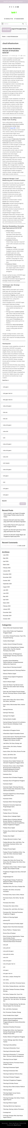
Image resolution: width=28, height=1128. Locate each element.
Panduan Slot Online (8, 857)
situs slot (5, 431)
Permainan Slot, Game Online (10, 906)
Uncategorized (7, 1112)
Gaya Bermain (6, 727)
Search (4, 501)
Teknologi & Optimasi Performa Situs (12, 1074)
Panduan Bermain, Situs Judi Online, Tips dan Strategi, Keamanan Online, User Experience (13, 844)
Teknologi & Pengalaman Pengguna (12, 1080)
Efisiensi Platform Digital (9, 673)
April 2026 (5, 561)
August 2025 (6, 587)
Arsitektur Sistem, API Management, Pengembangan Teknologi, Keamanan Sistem (13, 655)
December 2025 (7, 574)
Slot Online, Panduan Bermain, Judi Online (14, 986)
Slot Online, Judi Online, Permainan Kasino (14, 983)
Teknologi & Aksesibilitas (9, 1045)
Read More (5, 380)
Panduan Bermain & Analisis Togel (12, 839)
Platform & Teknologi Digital (10, 917)
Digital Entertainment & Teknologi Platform (14, 670)
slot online (6, 979)
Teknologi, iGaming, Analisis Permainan (13, 1109)
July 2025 (5, 590)
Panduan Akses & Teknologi (10, 813)
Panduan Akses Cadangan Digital (11, 816)
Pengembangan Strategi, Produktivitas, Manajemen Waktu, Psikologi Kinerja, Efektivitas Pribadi (13, 881)
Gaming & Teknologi (8, 712)
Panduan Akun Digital (8, 836)
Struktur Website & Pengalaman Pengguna (14, 1037)
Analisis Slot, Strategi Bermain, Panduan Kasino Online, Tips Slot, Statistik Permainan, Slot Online (13, 649)
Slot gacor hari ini (7, 399)
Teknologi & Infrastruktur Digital (11, 1051)
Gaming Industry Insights (9, 719)
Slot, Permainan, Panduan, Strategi (12, 1012)
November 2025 (7, 577)
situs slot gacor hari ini (9, 964)
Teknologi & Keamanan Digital (11, 1067)
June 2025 (5, 593)
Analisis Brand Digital (8, 641)
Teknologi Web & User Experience (12, 1106)
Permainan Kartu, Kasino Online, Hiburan (13, 894)
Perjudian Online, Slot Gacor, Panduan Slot (14, 886)
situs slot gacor (7, 406)
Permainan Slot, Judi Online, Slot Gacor (13, 909)
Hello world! (22, 545)
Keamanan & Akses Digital (10, 758)
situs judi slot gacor (8, 951)
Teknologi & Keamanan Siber (10, 1070)
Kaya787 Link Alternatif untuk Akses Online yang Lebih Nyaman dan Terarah (12, 1)
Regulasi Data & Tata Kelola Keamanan (13, 927)
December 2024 (7, 612)
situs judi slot (6, 948)
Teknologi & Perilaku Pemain (10, 1083)
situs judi (5, 944)
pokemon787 (6, 920)
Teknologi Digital (7, 1090)
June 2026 (5, 555)
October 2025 (6, 580)
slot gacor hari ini (7, 393)
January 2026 (6, 571)
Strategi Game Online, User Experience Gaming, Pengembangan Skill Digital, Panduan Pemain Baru (13, 1031)
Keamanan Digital (7, 784)
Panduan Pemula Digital (9, 849)
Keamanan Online (7, 798)
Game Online (6, 696)
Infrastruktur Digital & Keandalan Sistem (13, 733)
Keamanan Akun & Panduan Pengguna (13, 777)
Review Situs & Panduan (9, 933)
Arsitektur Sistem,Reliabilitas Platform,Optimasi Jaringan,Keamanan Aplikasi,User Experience (13, 662)
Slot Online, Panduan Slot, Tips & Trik (12, 994)
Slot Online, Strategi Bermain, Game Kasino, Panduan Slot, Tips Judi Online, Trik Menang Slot (14, 999)
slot (4, 438)
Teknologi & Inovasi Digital (10, 1059)
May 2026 (5, 558)
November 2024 (7, 615)
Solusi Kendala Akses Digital (10, 1015)
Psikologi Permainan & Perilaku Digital (13, 923)
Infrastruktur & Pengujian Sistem (11, 730)
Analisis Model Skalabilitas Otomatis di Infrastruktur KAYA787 (11, 51)
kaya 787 (13, 128)
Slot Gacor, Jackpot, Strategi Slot (11, 976)
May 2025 (5, 596)
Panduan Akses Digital (9, 828)
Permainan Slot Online (9, 902)
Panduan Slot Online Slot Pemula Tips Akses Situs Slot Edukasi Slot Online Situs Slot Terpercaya (14, 862)
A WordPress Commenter (10, 545)
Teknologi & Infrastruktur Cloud (11, 1048)
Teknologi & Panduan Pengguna (11, 1077)
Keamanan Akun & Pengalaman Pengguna (14, 780)
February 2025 (6, 606)
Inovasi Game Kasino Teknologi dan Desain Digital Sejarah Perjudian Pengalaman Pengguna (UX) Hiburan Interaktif (14, 738)
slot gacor (5, 387)
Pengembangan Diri (8, 876)
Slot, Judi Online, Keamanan (10, 1009)
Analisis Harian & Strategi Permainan (12, 644)
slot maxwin (6, 463)
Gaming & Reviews (8, 709)
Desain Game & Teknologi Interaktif (12, 667)
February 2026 (6, 567)
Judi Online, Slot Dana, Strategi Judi (12, 743)
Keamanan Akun (7, 774)
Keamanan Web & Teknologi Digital (12, 802)
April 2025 (5, 599)
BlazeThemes (17, 1125)
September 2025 (7, 583)
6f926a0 (6, 55)
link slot (5, 412)
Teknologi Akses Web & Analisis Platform (14, 1086)
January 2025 (6, 609)
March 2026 (6, 564)
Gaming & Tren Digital (8, 716)
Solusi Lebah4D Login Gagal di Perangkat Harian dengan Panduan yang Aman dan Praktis (14, 515)
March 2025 (6, 603)
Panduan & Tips (7, 810)
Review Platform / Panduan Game (12, 930)
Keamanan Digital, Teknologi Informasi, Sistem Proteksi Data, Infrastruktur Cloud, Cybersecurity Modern (14, 788)
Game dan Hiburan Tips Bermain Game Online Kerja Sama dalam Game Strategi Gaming (13, 686)
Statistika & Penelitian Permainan (11, 1027)
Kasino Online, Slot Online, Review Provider (14, 751)
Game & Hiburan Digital (9, 681)
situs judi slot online (8, 954)
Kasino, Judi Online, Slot (9, 754)
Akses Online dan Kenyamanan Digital (13, 628)
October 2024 (6, 619)
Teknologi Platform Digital (10, 1103)
